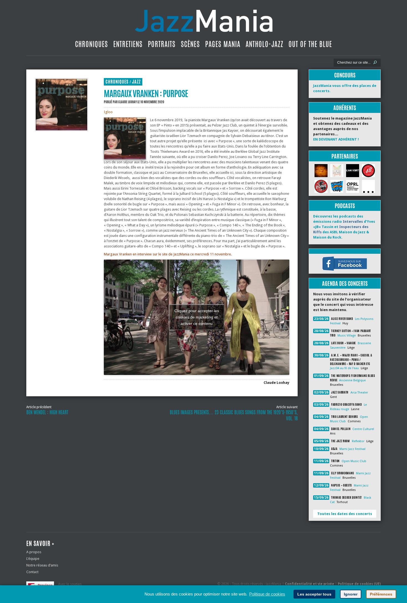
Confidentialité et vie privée (309, 584)
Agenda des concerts (345, 283)
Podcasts (345, 206)
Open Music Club (354, 461)
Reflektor (358, 441)
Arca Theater (359, 392)
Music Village (347, 335)
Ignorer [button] (350, 594)
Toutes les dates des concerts (344, 514)
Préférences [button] (381, 594)
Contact (32, 572)
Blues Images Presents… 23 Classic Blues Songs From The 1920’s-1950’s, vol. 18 (234, 415)
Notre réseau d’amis (42, 565)
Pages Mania (222, 44)
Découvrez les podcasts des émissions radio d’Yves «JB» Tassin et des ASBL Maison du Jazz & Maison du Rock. (344, 226)
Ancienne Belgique (352, 380)
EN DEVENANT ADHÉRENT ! (336, 139)
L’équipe (32, 559)
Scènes (190, 44)
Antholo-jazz (264, 44)
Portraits (162, 44)
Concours (345, 75)
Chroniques (91, 44)
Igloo (108, 112)
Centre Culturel (363, 429)
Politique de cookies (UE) (359, 584)
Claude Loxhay (127, 101)
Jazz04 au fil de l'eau (344, 368)
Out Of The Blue (310, 44)
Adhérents (344, 108)
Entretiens (128, 44)
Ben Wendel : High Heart (47, 412)
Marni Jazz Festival (352, 449)
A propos (33, 552)
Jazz (136, 82)
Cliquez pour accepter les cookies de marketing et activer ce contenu (196, 317)
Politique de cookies (267, 594)
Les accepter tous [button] (314, 594)
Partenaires (344, 156)
